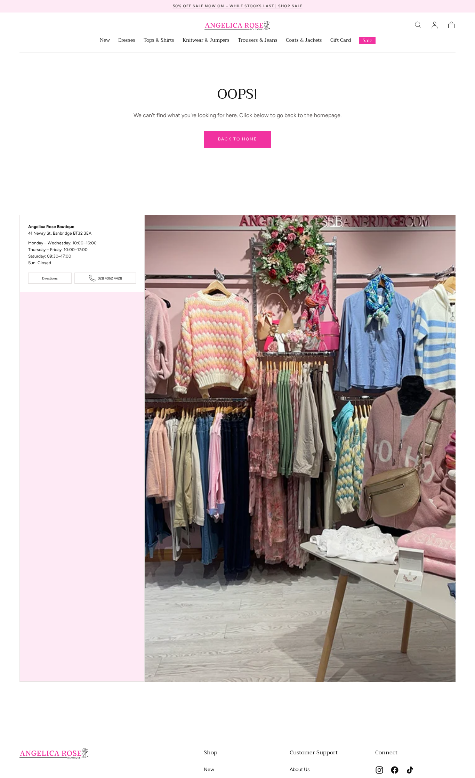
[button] (418, 25)
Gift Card (340, 40)
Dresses (126, 40)
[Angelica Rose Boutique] (54, 753)
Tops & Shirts (159, 40)
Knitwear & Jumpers (206, 40)
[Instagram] (379, 770)
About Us (300, 769)
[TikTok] (410, 770)
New (105, 40)
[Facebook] (394, 770)
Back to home (237, 139)
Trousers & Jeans (257, 40)
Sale (367, 40)
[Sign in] (434, 25)
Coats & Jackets (304, 40)
